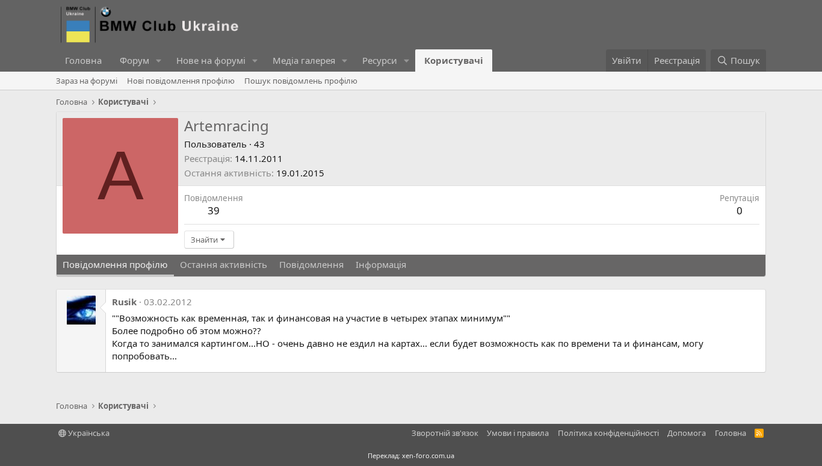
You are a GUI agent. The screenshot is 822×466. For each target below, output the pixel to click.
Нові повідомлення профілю (181, 80)
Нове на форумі (211, 60)
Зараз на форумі (86, 80)
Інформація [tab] (381, 264)
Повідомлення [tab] (311, 264)
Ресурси (379, 60)
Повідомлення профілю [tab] (115, 264)
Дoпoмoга (686, 432)
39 (214, 210)
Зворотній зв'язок (445, 432)
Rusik (124, 302)
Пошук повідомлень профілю (300, 80)
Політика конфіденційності (608, 432)
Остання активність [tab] (223, 264)
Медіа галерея (304, 60)
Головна (83, 60)
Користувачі (453, 60)
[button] (158, 60)
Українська (88, 432)
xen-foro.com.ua (428, 455)
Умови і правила (518, 432)
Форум (134, 60)
